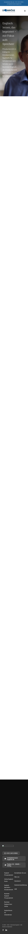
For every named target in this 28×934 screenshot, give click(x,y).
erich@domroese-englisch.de (14, 4)
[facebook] (3, 930)
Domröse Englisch (14, 925)
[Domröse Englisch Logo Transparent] (8, 10)
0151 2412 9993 (19, 2)
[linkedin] (6, 930)
